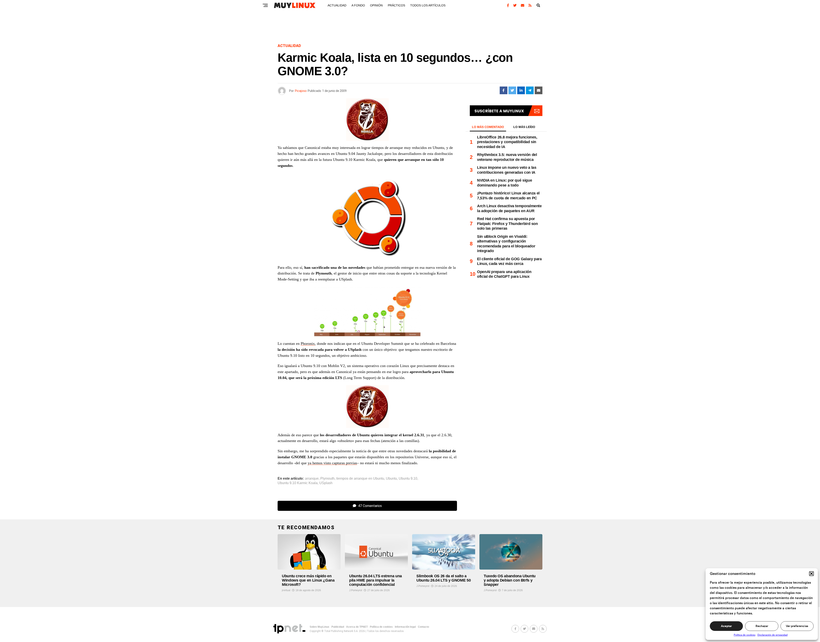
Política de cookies (744, 635)
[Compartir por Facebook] (503, 90)
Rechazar (762, 626)
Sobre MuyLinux (319, 626)
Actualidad (337, 5)
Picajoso (301, 91)
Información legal (405, 626)
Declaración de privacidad (772, 635)
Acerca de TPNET (357, 626)
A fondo (358, 5)
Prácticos (396, 5)
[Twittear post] (512, 90)
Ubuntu (391, 478)
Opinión (376, 5)
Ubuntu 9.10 (408, 478)
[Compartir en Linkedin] (521, 90)
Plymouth (327, 478)
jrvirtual (286, 590)
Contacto (423, 626)
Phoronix (308, 343)
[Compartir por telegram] (530, 90)
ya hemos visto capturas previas (332, 463)
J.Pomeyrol (355, 590)
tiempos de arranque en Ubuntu (360, 478)
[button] (811, 573)
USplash (325, 483)
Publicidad (337, 626)
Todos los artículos (427, 5)
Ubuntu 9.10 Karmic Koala (298, 483)
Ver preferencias (797, 626)
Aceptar (726, 626)
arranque (312, 478)
